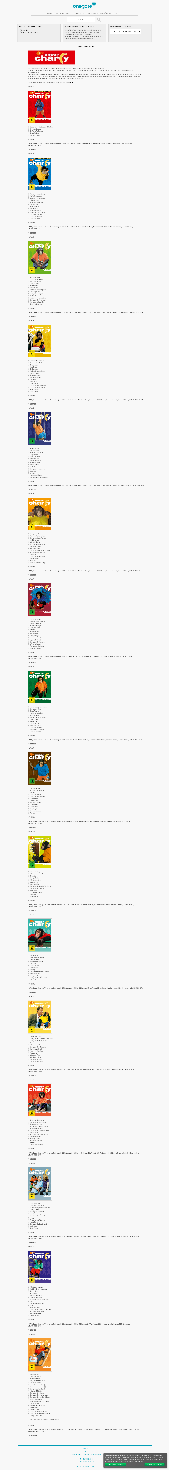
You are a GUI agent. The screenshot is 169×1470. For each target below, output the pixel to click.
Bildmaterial (24, 30)
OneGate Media (63, 13)
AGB (117, 13)
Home (49, 13)
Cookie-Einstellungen (155, 1464)
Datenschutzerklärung (99, 13)
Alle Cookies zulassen (115, 1464)
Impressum (79, 13)
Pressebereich (85, 46)
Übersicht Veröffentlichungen (29, 32)
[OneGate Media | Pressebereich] (84, 3)
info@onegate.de (88, 1461)
